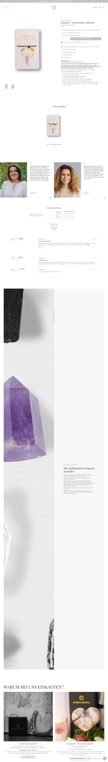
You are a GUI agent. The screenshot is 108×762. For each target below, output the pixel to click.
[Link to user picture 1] (42, 250)
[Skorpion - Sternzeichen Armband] (54, 126)
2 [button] (52, 277)
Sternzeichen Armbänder (66, 20)
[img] (42, 239)
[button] (64, 25)
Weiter (105, 179)
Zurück (3, 51)
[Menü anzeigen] (4, 7)
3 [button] (54, 277)
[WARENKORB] (103, 7)
